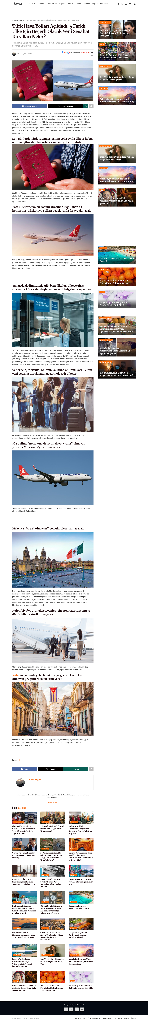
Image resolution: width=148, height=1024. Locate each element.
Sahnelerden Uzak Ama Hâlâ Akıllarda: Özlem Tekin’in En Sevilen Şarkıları (24, 988)
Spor (102, 44)
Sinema (78, 4)
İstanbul (17, 955)
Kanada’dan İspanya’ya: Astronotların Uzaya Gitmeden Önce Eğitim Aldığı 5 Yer (116, 351)
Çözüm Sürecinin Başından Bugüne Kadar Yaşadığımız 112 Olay (23, 855)
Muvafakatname (107, 1018)
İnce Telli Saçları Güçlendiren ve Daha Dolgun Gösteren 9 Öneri (52, 961)
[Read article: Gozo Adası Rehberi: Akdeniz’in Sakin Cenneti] (81, 897)
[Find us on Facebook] (118, 4)
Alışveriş (62, 4)
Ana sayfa (15, 20)
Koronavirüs (19, 822)
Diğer (94, 4)
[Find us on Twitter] (122, 3)
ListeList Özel (52, 4)
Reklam (126, 1018)
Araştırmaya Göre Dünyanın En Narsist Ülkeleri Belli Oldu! (114, 303)
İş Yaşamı (73, 822)
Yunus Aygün (21, 54)
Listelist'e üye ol (52, 802)
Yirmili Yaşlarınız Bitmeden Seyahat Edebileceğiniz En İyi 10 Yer (81, 881)
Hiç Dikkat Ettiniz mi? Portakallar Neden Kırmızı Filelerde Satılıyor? (51, 988)
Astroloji (74, 955)
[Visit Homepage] (18, 3)
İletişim (133, 1018)
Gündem (41, 4)
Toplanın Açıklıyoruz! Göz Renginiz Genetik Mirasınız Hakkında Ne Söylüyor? (116, 33)
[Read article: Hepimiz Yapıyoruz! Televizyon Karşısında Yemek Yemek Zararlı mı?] (117, 369)
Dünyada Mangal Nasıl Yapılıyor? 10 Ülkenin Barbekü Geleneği (78, 934)
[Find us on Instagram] (126, 4)
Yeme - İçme (46, 981)
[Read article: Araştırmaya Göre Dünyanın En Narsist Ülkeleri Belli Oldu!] (81, 977)
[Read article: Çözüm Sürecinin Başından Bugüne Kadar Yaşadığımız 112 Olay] (24, 844)
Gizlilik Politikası (95, 1018)
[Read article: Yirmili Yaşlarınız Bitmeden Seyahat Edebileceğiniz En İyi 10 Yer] (81, 871)
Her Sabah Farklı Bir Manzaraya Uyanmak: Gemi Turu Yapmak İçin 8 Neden (23, 934)
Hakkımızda (77, 1018)
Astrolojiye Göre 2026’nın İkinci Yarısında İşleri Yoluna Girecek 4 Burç (81, 961)
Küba (16, 675)
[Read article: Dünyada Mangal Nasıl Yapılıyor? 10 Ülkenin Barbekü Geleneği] (81, 924)
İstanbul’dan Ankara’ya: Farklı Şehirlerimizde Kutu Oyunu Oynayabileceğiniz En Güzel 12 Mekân (117, 329)
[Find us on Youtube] (130, 4)
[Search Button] (135, 4)
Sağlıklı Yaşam (47, 955)
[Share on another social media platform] (91, 106)
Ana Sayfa (31, 4)
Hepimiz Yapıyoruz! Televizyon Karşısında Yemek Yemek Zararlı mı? (116, 374)
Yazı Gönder (104, 4)
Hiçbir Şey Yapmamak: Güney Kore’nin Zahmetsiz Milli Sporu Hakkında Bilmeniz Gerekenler (114, 55)
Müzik (16, 981)
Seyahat (87, 4)
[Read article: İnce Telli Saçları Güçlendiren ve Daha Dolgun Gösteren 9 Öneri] (52, 950)
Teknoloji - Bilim (106, 340)
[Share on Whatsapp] (85, 106)
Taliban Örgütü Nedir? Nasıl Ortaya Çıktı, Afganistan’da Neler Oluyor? (52, 828)
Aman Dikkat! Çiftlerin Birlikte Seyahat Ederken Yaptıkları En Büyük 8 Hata (23, 881)
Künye (85, 1018)
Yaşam (70, 4)
